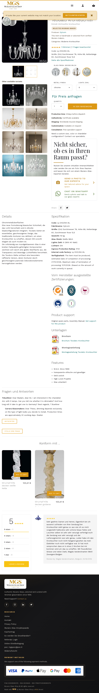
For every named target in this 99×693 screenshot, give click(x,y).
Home (7, 616)
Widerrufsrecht (10, 651)
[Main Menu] (72, 5)
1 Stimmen (65, 47)
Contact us (21, 599)
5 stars (8, 529)
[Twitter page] (31, 605)
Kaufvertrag (9, 632)
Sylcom (63, 32)
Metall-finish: (60, 83)
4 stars (9, 536)
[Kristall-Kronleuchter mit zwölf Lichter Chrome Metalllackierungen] (36, 95)
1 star (8, 555)
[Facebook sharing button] (61, 207)
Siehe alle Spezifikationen (62, 60)
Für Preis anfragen (67, 96)
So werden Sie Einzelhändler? (17, 636)
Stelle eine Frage (12, 431)
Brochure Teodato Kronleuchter (75, 341)
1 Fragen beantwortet (81, 47)
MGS (36, 689)
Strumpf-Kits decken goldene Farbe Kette (43, 504)
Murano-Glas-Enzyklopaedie (16, 628)
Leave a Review (16, 564)
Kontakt (7, 620)
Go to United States (75, 15)
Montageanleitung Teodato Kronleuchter (79, 352)
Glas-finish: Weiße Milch (65, 65)
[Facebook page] (6, 605)
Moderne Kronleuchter (70, 42)
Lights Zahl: (84, 83)
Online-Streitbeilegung (14, 643)
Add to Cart (21, 475)
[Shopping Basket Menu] (93, 5)
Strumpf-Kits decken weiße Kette (9, 486)
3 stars (9, 542)
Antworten (9, 421)
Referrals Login (11, 640)
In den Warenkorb (82, 106)
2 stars (9, 548)
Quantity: (58, 101)
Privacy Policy (10, 624)
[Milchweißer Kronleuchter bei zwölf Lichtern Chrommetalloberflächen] (13, 165)
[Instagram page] (15, 605)
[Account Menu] (82, 5)
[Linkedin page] (23, 605)
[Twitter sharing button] (67, 207)
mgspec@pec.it (15, 647)
